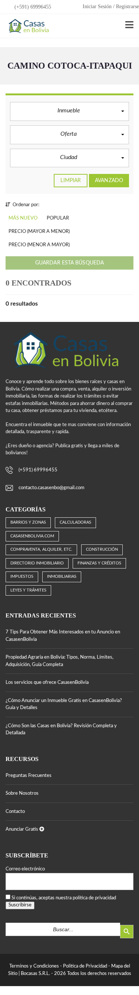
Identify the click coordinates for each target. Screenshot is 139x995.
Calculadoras (75, 522)
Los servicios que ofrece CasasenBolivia (47, 682)
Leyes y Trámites (28, 590)
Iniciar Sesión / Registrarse (111, 6)
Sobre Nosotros (22, 793)
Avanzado (109, 180)
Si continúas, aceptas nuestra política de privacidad (63, 898)
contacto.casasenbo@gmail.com (52, 487)
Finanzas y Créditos (99, 563)
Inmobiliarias (61, 576)
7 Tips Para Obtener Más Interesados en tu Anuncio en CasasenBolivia (63, 636)
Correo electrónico (25, 869)
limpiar (70, 180)
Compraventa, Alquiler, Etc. (41, 549)
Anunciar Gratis (22, 829)
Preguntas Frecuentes (29, 775)
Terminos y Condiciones (34, 966)
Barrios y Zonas (28, 522)
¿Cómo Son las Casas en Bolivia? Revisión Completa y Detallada (61, 730)
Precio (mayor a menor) (39, 231)
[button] (69, 111)
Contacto (15, 811)
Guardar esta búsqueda (69, 263)
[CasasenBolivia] (27, 26)
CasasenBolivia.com (32, 536)
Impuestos (21, 576)
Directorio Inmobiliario (37, 563)
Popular (58, 218)
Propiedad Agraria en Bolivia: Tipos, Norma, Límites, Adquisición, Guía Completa (59, 661)
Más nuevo (23, 218)
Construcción (102, 549)
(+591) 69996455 (32, 7)
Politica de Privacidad (85, 966)
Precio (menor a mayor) (39, 245)
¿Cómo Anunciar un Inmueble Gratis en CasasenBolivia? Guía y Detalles (64, 704)
